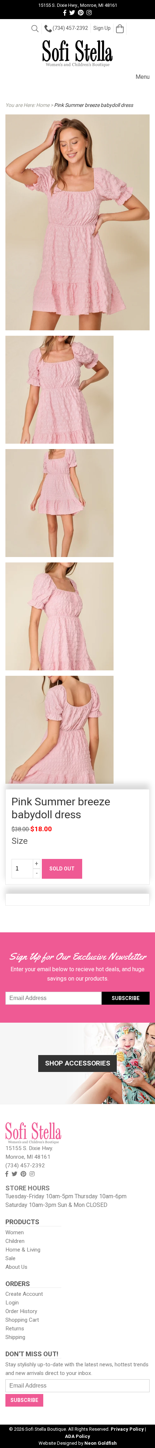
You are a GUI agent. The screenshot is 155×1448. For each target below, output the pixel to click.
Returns (14, 1328)
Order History (21, 1311)
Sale (10, 1258)
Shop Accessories (77, 1063)
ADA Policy (77, 1436)
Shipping (15, 1337)
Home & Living (22, 1249)
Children (15, 1241)
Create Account (24, 1294)
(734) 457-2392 (70, 28)
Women (14, 1232)
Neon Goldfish (100, 1443)
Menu (143, 76)
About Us (16, 1267)
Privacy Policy (127, 1429)
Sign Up (102, 28)
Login (12, 1302)
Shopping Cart (22, 1320)
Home (42, 105)
